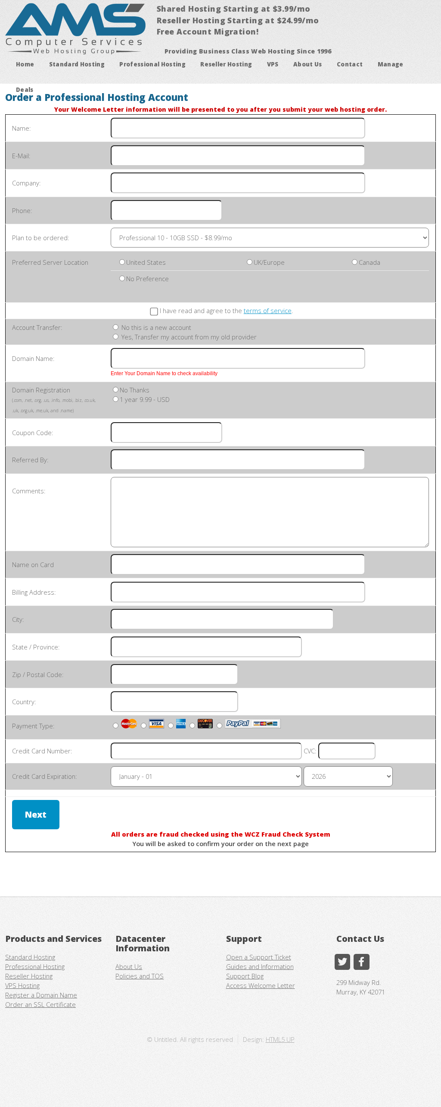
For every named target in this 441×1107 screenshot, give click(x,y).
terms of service (268, 310)
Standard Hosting (77, 64)
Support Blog (245, 976)
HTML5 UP (280, 1039)
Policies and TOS (139, 976)
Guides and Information (260, 966)
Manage (391, 64)
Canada (369, 262)
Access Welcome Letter (260, 985)
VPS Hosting (22, 985)
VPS (273, 64)
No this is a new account (155, 327)
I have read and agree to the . (226, 310)
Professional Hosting (152, 64)
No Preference (147, 278)
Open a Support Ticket (258, 957)
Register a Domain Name (41, 995)
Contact (350, 64)
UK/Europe (269, 262)
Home (25, 64)
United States (146, 262)
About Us (307, 64)
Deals (25, 90)
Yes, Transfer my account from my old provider (188, 336)
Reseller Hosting (226, 64)
